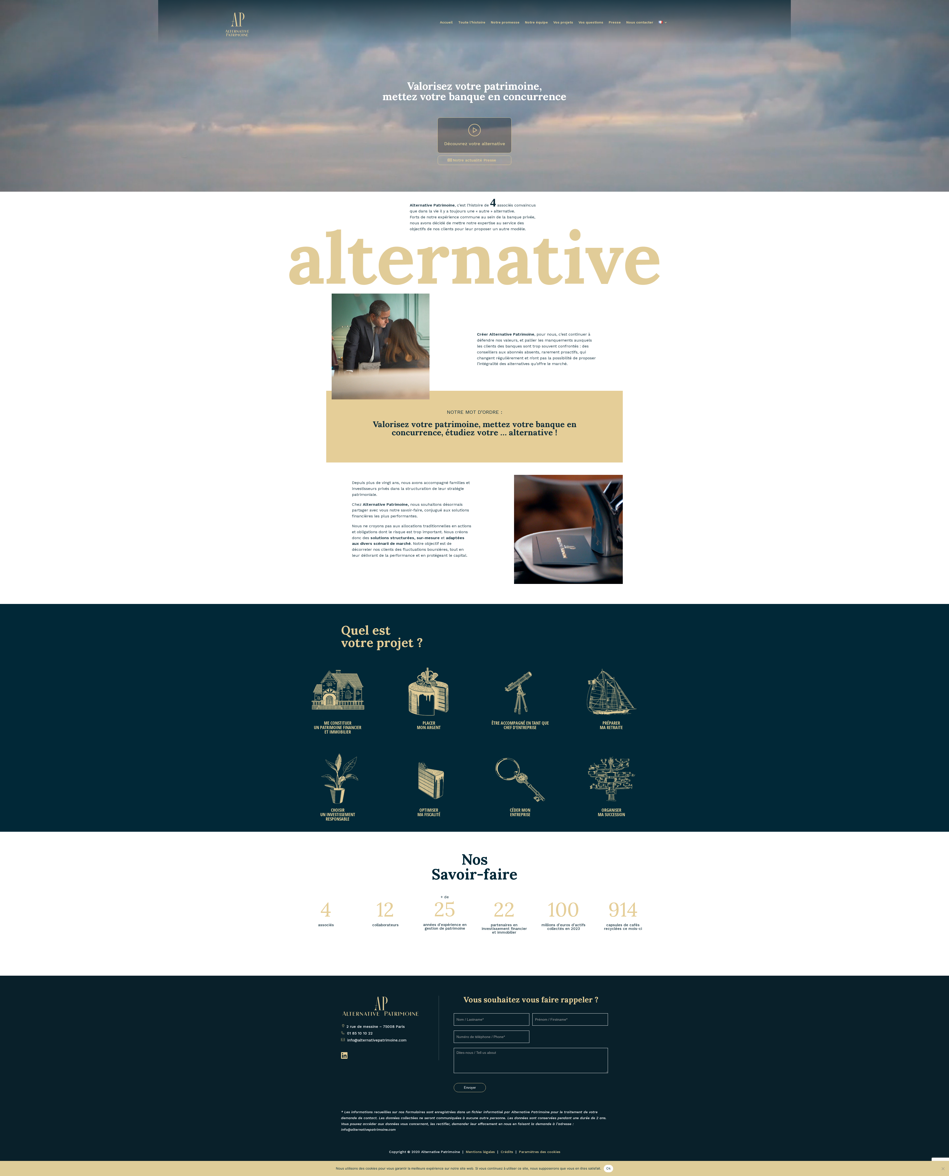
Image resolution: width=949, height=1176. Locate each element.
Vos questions (591, 22)
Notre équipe (536, 22)
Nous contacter (639, 22)
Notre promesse (505, 22)
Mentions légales (480, 1152)
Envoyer (470, 1087)
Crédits (507, 1152)
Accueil (446, 22)
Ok (608, 1168)
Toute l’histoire (471, 22)
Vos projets (563, 22)
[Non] (942, 1168)
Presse (615, 22)
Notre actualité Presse (474, 160)
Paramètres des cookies (539, 1152)
